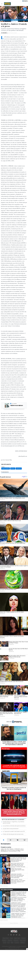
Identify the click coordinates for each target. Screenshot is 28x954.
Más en (8, 721)
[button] (25, 43)
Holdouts (18, 468)
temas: (3, 466)
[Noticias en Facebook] (11, 935)
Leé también (14, 403)
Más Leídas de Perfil (7, 889)
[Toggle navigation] (2, 4)
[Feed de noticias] (16, 935)
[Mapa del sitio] (19, 935)
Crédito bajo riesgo (16, 405)
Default (13, 468)
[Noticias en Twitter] (13, 935)
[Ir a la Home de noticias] (14, 931)
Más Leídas (4, 855)
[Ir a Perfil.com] (25, 0)
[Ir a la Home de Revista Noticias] (7, 4)
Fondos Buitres (5, 468)
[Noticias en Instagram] (8, 935)
